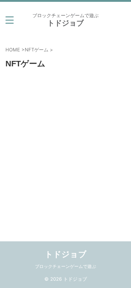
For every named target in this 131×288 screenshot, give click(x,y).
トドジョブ (65, 23)
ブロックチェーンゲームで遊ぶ (65, 266)
